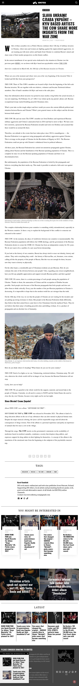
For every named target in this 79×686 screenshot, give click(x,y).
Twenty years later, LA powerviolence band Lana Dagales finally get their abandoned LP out (19, 675)
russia (33, 472)
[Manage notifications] (74, 681)
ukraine (48, 472)
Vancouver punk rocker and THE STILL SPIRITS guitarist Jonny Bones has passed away (54, 631)
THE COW (63, 63)
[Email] (49, 456)
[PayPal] (75, 672)
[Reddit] (45, 456)
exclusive (25, 472)
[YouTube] (66, 672)
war (55, 472)
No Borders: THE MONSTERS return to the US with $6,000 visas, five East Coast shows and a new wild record (68, 542)
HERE (17, 63)
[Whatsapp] (41, 456)
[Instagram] (24, 498)
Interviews (46, 10)
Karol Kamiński (22, 482)
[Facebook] (30, 456)
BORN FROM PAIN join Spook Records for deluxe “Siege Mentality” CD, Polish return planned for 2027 (19, 663)
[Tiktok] (69, 672)
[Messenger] (33, 456)
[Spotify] (72, 672)
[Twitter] (37, 456)
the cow (40, 472)
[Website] (27, 498)
